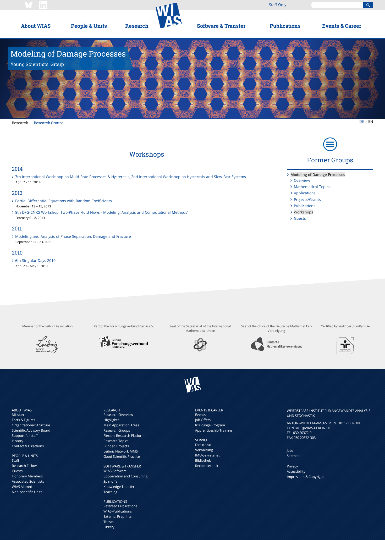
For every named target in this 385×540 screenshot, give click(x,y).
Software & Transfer (221, 25)
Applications (305, 192)
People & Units (89, 25)
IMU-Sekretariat (207, 455)
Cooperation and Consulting (125, 476)
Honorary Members (27, 476)
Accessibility (296, 471)
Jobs (290, 450)
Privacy (292, 466)
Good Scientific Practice (121, 456)
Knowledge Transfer (118, 486)
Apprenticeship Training (213, 430)
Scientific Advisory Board (31, 430)
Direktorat (203, 444)
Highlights (111, 419)
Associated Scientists (28, 481)
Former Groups (330, 160)
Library (108, 527)
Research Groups (48, 122)
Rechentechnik (206, 465)
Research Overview (118, 414)
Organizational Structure (31, 425)
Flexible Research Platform (124, 435)
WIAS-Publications (117, 511)
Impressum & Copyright (305, 476)
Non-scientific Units (27, 491)
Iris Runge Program (210, 425)
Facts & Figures (23, 419)
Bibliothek (203, 460)
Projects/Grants (307, 199)
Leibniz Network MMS (120, 451)
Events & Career (341, 25)
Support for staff (25, 435)
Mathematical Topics (312, 186)
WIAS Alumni (22, 486)
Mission (18, 414)
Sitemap (293, 455)
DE (361, 121)
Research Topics (115, 440)
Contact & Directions (28, 446)
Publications (285, 25)
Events (200, 414)
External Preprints (117, 516)
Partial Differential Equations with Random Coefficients (63, 200)
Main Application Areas (121, 425)
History (17, 440)
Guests (300, 218)
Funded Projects (116, 446)
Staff (15, 460)
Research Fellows (25, 465)
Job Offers (203, 419)
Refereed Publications (120, 506)
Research (136, 25)
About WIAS (36, 25)
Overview (302, 180)
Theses (108, 521)
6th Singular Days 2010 (35, 260)
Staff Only (277, 4)
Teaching (110, 491)
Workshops (303, 212)
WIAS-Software (114, 471)
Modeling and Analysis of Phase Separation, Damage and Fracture (73, 236)
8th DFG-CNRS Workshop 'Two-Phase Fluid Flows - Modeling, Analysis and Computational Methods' (101, 212)
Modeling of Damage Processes (317, 174)
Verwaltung (204, 450)
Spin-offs (110, 481)
